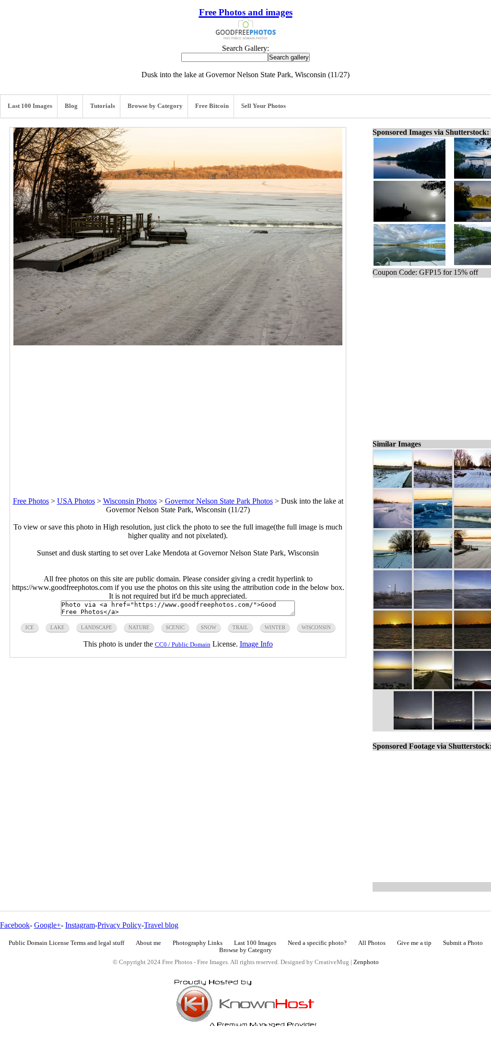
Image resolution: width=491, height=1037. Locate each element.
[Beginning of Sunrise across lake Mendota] (433, 646)
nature (139, 627)
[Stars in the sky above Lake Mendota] (413, 727)
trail (240, 627)
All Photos (372, 943)
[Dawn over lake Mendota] (393, 687)
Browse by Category (155, 106)
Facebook (15, 925)
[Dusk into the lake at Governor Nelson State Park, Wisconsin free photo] (177, 343)
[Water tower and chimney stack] (393, 606)
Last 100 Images (30, 106)
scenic (175, 627)
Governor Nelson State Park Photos (219, 501)
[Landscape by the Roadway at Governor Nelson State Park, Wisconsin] (393, 485)
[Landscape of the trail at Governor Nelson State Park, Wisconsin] (433, 566)
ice (29, 627)
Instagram (80, 925)
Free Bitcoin (212, 106)
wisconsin (316, 627)
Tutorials (102, 106)
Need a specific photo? (317, 943)
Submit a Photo (463, 943)
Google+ (47, 925)
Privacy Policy (119, 925)
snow (208, 627)
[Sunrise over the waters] (393, 646)
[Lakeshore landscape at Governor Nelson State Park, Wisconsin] (393, 566)
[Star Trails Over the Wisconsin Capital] (453, 727)
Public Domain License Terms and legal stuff (66, 943)
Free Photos (31, 501)
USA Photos (76, 501)
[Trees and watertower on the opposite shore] (433, 606)
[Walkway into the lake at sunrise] (433, 687)
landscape (96, 627)
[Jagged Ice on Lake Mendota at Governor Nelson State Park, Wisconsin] (433, 525)
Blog (71, 106)
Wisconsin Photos (130, 501)
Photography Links (197, 943)
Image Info (256, 644)
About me (148, 943)
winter (275, 627)
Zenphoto (366, 962)
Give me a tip (414, 943)
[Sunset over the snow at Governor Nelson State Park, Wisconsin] (433, 485)
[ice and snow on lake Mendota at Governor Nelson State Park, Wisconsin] (393, 525)
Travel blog (161, 925)
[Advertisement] (178, 412)
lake (57, 627)
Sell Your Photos (263, 106)
